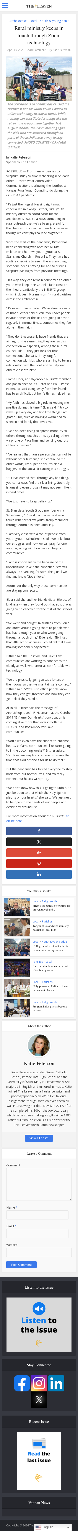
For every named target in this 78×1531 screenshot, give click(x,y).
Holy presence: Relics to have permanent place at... (50, 988)
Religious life (49, 901)
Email (11, 1226)
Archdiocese (18, 21)
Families (38, 962)
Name (12, 1207)
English (47, 1527)
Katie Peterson (62, 50)
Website (12, 1245)
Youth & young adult (54, 21)
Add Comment (37, 50)
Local (33, 21)
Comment (13, 1165)
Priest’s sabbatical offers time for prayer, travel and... (51, 907)
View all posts (39, 1138)
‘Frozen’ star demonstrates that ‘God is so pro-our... (50, 968)
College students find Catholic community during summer (50, 948)
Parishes (47, 921)
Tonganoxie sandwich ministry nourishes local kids (51, 928)
